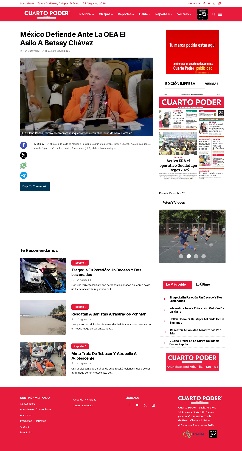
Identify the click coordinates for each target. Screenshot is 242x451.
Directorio (26, 432)
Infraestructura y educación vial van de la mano (197, 309)
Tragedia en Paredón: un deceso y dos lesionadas (196, 299)
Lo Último (203, 284)
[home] (46, 14)
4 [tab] (203, 189)
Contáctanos (27, 403)
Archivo (24, 426)
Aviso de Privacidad (84, 399)
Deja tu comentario (34, 186)
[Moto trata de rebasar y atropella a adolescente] (43, 359)
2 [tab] (189, 189)
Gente (143, 14)
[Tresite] (193, 434)
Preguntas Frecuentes (33, 420)
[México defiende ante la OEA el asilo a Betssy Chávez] (86, 97)
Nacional (85, 14)
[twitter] (214, 3)
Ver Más (183, 14)
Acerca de (26, 415)
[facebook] (204, 3)
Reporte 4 (162, 14)
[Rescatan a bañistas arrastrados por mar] (43, 317)
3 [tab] (196, 189)
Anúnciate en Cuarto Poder (36, 409)
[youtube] (209, 3)
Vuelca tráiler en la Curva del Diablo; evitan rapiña (194, 342)
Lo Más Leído (176, 284)
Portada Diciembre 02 (172, 193)
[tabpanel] (192, 144)
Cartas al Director (83, 405)
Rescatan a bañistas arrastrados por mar (108, 314)
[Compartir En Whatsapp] (23, 168)
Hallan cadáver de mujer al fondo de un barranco (197, 320)
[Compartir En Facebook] (23, 148)
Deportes (125, 14)
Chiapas (104, 14)
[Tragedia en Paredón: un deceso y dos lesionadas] (43, 275)
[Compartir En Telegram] (23, 178)
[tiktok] (220, 3)
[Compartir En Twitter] (23, 158)
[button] (192, 137)
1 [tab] (181, 189)
